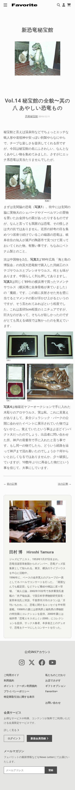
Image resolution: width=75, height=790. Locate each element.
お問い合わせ (53, 702)
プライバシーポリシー (16, 691)
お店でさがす (53, 680)
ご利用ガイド (11, 675)
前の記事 (12, 484)
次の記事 (63, 484)
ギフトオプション (55, 686)
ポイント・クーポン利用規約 (20, 686)
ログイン (13, 738)
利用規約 (9, 680)
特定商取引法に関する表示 (19, 696)
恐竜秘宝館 (31, 116)
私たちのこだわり (55, 675)
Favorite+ (51, 691)
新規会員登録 (39, 738)
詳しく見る (10, 730)
